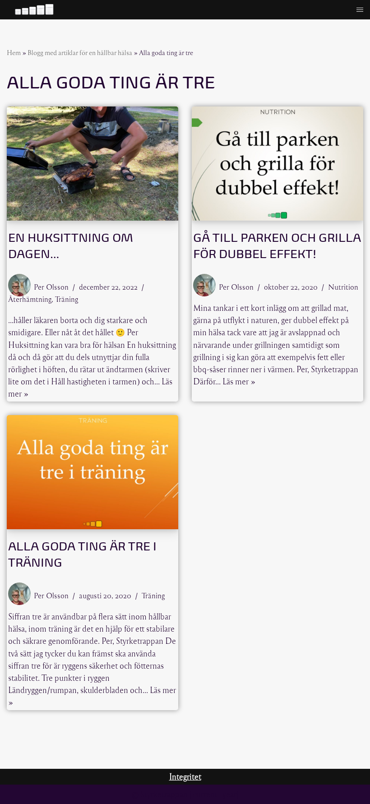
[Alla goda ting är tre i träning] (92, 472)
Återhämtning (29, 299)
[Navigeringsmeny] (359, 10)
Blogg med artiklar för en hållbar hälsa (80, 52)
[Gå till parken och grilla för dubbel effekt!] (277, 163)
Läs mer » (238, 381)
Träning (66, 299)
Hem (14, 52)
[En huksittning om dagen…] (92, 163)
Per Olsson (51, 286)
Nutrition (343, 286)
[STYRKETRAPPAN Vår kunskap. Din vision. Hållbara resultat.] (34, 10)
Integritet (185, 776)
